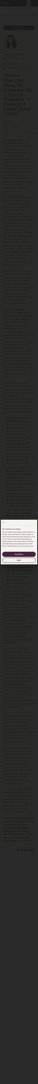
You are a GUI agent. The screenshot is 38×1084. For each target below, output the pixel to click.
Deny (19, 560)
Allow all (19, 554)
